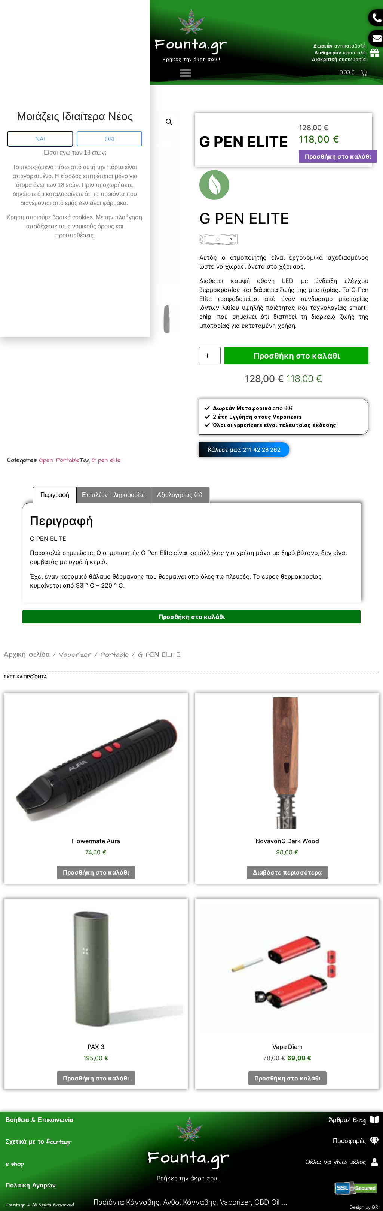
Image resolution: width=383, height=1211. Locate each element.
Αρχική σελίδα (27, 655)
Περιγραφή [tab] (54, 495)
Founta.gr (191, 44)
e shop (15, 1164)
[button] (169, 122)
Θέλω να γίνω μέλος (335, 1162)
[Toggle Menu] (186, 72)
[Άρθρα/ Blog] (374, 1120)
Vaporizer (75, 655)
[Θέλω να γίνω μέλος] (374, 1162)
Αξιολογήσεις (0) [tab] (179, 495)
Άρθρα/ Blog (347, 1120)
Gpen (46, 460)
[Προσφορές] (374, 1141)
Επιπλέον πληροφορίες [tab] (113, 495)
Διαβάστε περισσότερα (287, 872)
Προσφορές (349, 1141)
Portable (68, 460)
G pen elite (106, 460)
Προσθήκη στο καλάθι (338, 156)
